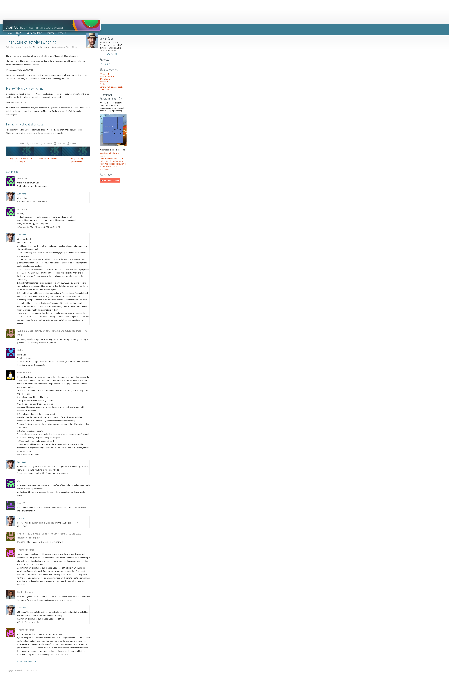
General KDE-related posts (112, 87)
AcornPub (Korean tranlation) (112, 164)
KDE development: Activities (44, 47)
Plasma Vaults (106, 76)
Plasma (103, 81)
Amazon (103, 156)
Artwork (62, 32)
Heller (20, 350)
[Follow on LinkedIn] (120, 54)
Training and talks (33, 32)
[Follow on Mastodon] (116, 54)
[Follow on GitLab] (105, 64)
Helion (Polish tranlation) (111, 161)
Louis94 (21, 502)
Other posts (105, 89)
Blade (103, 84)
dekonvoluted (24, 372)
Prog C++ (104, 74)
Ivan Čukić (21, 194)
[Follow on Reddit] (109, 54)
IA (18, 480)
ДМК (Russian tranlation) (111, 158)
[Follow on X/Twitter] (113, 54)
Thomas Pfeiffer (25, 549)
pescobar (22, 178)
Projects (50, 32)
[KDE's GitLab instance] (101, 64)
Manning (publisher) (109, 153)
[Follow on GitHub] (109, 64)
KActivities (104, 79)
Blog (18, 32)
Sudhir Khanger (25, 592)
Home (10, 32)
